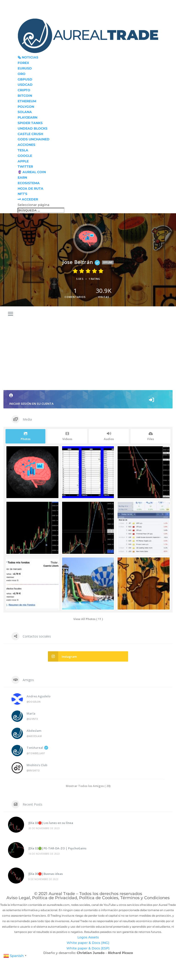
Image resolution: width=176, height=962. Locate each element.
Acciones (26, 145)
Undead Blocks (32, 128)
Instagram (69, 656)
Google (25, 156)
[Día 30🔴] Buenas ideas (45, 874)
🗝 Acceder (28, 199)
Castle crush (30, 134)
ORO (21, 74)
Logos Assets (88, 937)
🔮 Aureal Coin (32, 172)
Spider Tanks (30, 123)
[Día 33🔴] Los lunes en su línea (50, 823)
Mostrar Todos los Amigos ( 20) (88, 786)
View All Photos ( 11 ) (88, 619)
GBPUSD (25, 79)
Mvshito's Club (37, 765)
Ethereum (27, 101)
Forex (23, 63)
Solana (25, 112)
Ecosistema (29, 183)
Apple (23, 161)
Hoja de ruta (30, 188)
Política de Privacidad (54, 897)
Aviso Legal (18, 897)
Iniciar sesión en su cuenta (31, 404)
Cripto (24, 90)
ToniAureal (35, 748)
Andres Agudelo (38, 696)
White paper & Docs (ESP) (88, 948)
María (31, 713)
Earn (22, 177)
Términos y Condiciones (145, 897)
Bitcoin (25, 96)
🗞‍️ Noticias (28, 57)
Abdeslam (34, 731)
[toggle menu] (10, 314)
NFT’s (22, 194)
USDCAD (25, 85)
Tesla (23, 150)
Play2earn (27, 117)
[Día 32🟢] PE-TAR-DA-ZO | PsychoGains (57, 848)
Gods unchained (34, 139)
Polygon (26, 107)
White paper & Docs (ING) (88, 943)
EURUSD (25, 68)
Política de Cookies (98, 897)
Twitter (25, 166)
